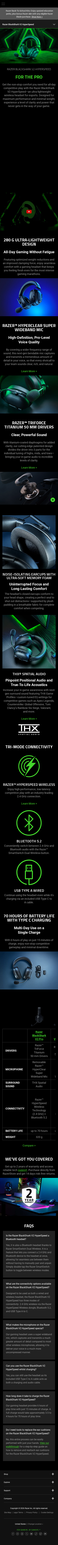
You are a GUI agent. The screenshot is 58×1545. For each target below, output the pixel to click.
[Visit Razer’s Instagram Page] (17, 1534)
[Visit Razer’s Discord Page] (45, 1534)
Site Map (7, 1512)
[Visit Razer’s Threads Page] (22, 1534)
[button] (3, 4)
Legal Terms (18, 1512)
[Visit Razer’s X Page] (27, 1534)
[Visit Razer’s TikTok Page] (36, 1534)
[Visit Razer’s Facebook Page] (13, 1534)
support (22, 1170)
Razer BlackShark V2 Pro (39, 1035)
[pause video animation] (53, 499)
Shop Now (37, 17)
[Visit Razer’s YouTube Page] (31, 1534)
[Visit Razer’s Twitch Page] (41, 1534)
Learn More (29, 371)
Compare (29, 1145)
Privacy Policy (31, 1512)
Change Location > (35, 1524)
